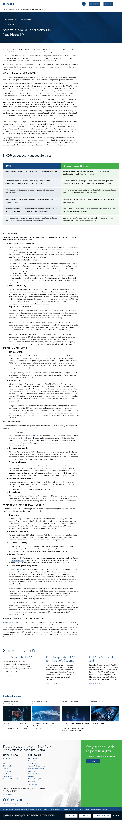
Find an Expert (8, 771)
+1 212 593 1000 (10, 795)
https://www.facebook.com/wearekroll (4, 799)
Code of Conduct (33, 761)
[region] (61, 815)
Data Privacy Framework (36, 769)
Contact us (94, 4)
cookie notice (11, 817)
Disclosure (31, 771)
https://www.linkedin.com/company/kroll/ (12, 800)
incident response (64, 118)
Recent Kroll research (11, 126)
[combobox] (24, 804)
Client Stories (7, 766)
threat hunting (29, 436)
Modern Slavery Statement (37, 779)
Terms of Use (32, 784)
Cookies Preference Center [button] (37, 766)
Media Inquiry (7, 776)
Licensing (31, 776)
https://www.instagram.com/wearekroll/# (8, 799)
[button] (84, 4)
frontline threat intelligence (54, 145)
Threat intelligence (16, 466)
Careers (5, 769)
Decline (85, 815)
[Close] (118, 815)
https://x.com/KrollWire (16, 800)
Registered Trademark (10, 779)
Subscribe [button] (93, 761)
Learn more (7, 675)
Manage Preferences (102, 815)
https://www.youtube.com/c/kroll (20, 800)
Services (6, 761)
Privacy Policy (32, 781)
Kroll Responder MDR (11, 622)
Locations (6, 774)
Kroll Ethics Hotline (34, 774)
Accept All (71, 815)
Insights (5, 763)
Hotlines (108, 4)
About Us (6, 758)
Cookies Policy (33, 763)
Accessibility (32, 758)
